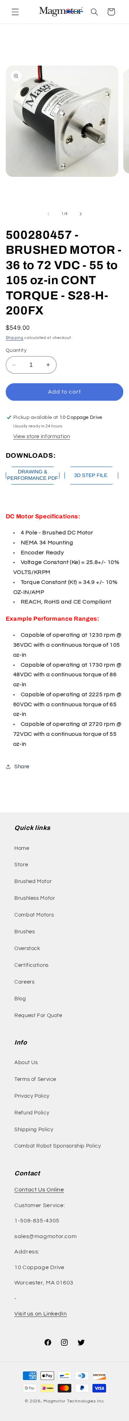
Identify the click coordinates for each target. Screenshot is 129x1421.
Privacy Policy (31, 1096)
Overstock (27, 948)
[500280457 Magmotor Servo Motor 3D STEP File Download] (91, 484)
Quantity (16, 350)
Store (21, 864)
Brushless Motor (34, 898)
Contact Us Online (39, 1189)
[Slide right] (81, 214)
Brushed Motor (33, 881)
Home (21, 848)
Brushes (24, 931)
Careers (24, 982)
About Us (26, 1062)
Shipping (15, 338)
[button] (15, 12)
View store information (41, 436)
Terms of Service (35, 1079)
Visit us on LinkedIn (40, 1314)
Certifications (31, 965)
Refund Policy (31, 1112)
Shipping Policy (33, 1129)
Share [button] (21, 766)
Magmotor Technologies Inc (73, 1401)
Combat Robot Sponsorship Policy (57, 1146)
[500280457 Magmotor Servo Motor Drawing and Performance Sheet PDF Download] (32, 484)
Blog (20, 998)
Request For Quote (38, 1015)
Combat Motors (34, 915)
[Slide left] (48, 214)
